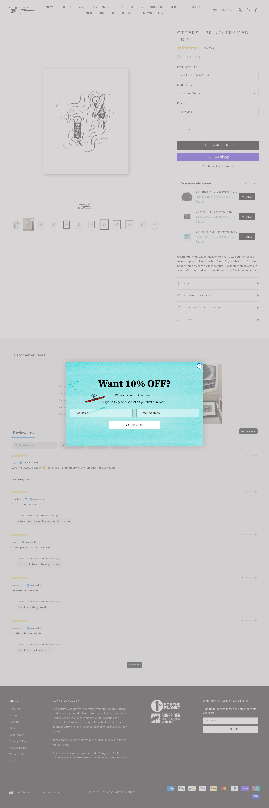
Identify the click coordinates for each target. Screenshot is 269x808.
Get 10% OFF (134, 424)
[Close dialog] (199, 365)
